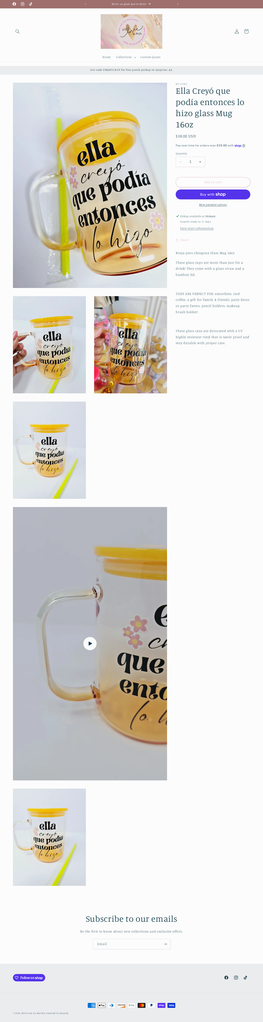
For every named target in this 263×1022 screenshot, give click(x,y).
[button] (17, 31)
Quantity (181, 153)
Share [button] (185, 240)
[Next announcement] (177, 4)
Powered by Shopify (57, 1013)
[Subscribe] (165, 944)
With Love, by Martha (33, 1013)
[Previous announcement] (85, 4)
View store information (197, 228)
